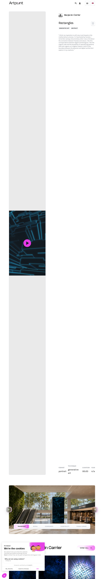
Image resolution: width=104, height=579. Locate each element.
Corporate (49, 526)
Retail (35, 526)
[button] (80, 3)
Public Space (81, 526)
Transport (22, 526)
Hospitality (65, 526)
